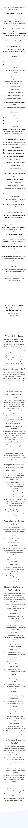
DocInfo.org (16, 249)
